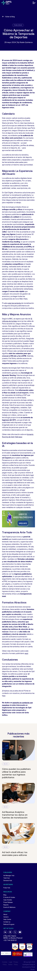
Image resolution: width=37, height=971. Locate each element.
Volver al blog (10, 17)
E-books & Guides (9, 897)
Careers (6, 917)
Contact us (6, 922)
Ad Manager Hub (8, 875)
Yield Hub (6, 878)
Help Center (7, 919)
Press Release (8, 902)
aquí (26, 653)
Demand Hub (7, 880)
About (5, 914)
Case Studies (7, 900)
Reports (5, 905)
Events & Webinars (9, 907)
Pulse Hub (6, 888)
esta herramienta (14, 303)
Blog (4, 895)
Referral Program (8, 924)
